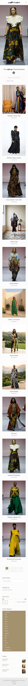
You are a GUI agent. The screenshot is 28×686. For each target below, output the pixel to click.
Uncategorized (8, 649)
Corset (6, 621)
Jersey (6, 628)
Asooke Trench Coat (14, 116)
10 (21, 568)
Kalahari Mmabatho (14, 475)
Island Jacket (14, 356)
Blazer (6, 617)
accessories (7, 612)
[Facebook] (13, 684)
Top (6, 645)
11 (12, 570)
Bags (6, 614)
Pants (6, 635)
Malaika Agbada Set (14, 517)
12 (15, 570)
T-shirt (6, 642)
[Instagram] (15, 684)
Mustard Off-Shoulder (14, 559)
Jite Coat (14, 433)
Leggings (7, 633)
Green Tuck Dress (14, 320)
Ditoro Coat (14, 242)
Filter (5, 602)
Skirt (6, 638)
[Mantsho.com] (14, 2)
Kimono (6, 631)
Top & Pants (7, 647)
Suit (5, 640)
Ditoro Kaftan (14, 284)
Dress (6, 624)
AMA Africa (14, 681)
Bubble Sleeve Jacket (14, 158)
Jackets (6, 626)
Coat (6, 619)
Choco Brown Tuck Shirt (14, 200)
